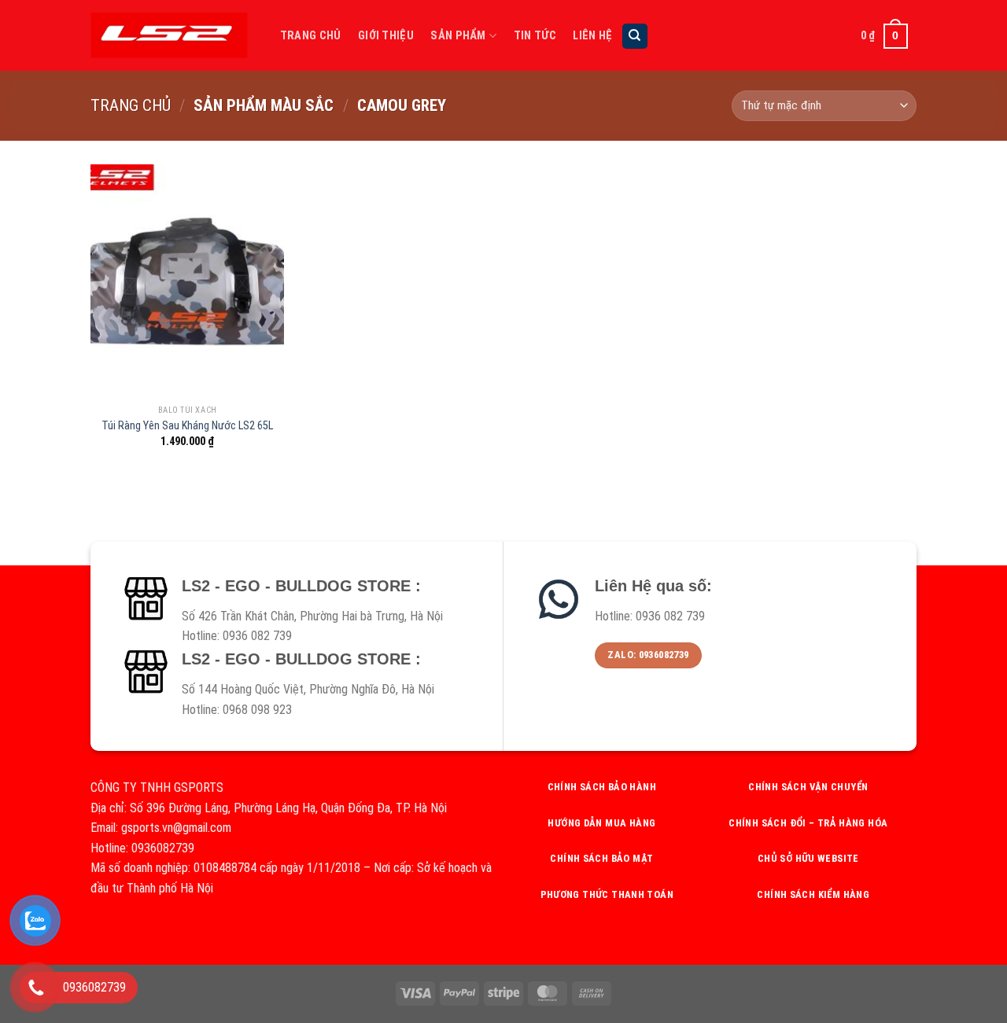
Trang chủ (130, 105)
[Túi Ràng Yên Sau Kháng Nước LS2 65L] (187, 280)
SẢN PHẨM (457, 35)
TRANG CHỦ (310, 35)
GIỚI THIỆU (386, 35)
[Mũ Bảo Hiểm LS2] (169, 35)
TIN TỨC (535, 35)
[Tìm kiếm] (634, 37)
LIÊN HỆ (592, 35)
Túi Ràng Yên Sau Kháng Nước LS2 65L (187, 425)
